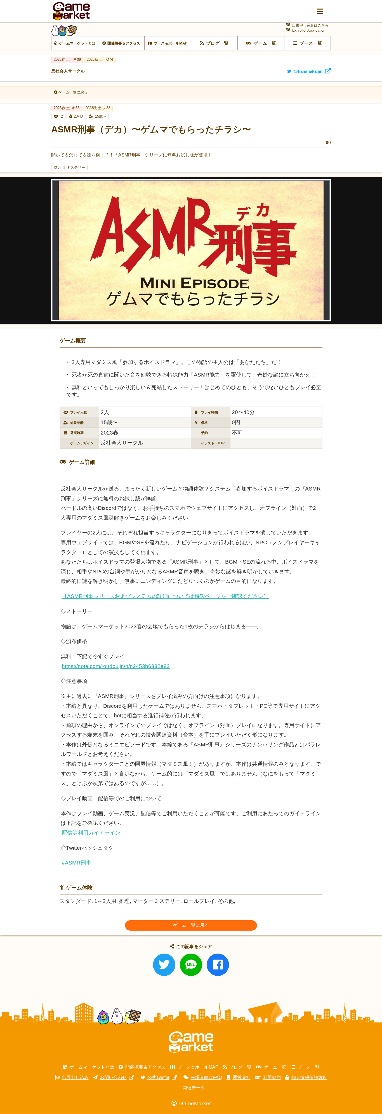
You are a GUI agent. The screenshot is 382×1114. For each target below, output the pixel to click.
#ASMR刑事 (76, 863)
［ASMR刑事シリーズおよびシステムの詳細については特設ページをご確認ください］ (165, 596)
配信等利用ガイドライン (91, 833)
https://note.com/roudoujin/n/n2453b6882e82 (116, 666)
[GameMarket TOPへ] (191, 1042)
